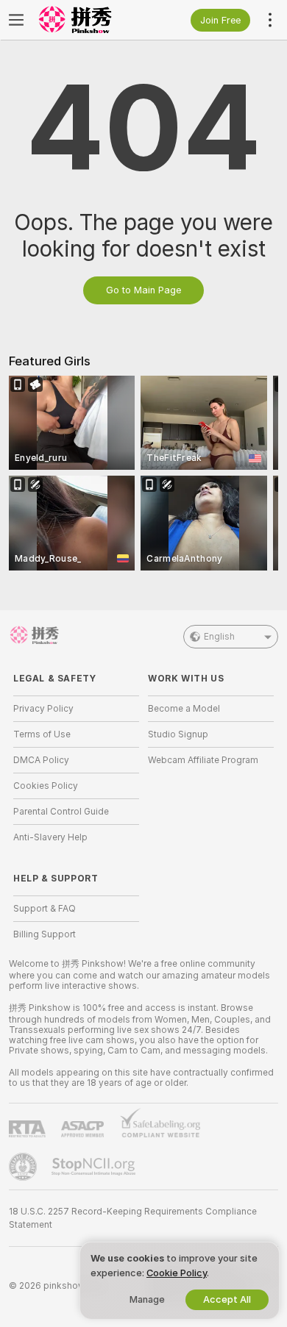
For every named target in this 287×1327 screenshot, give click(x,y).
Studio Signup (178, 734)
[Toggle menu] (16, 20)
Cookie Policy (176, 1272)
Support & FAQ (44, 909)
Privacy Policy (43, 709)
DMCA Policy (41, 760)
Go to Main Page (143, 290)
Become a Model (184, 709)
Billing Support (44, 934)
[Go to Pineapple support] (24, 1167)
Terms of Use (42, 734)
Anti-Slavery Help (50, 837)
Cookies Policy (45, 786)
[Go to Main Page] (88, 19)
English (219, 637)
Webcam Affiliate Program (203, 760)
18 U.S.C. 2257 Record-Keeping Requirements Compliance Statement (133, 1218)
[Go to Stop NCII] (95, 1167)
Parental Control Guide (61, 811)
